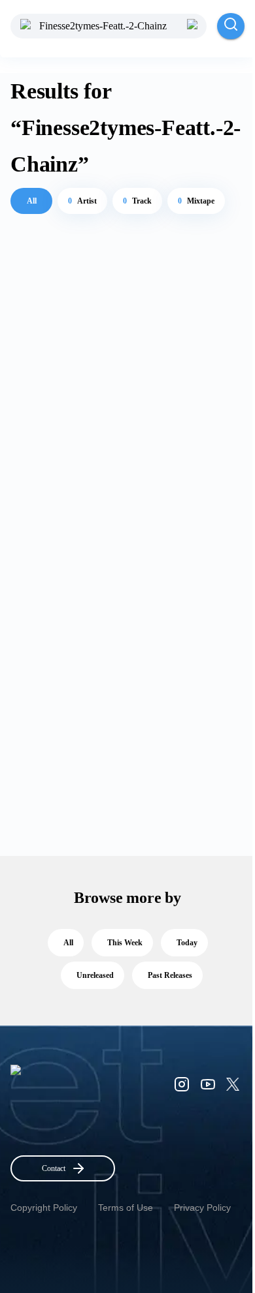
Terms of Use (125, 1207)
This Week (125, 942)
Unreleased (95, 975)
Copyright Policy (43, 1207)
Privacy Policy (202, 1207)
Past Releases (170, 975)
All (32, 200)
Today (187, 942)
